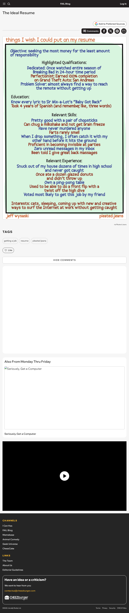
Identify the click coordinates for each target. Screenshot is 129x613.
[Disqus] (64, 311)
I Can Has (7, 525)
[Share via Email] (123, 31)
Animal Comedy (11, 539)
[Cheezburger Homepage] (64, 598)
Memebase (8, 534)
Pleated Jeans (121, 224)
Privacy (104, 608)
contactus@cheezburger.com (20, 590)
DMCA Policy (121, 608)
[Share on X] (110, 31)
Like (10, 250)
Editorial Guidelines (13, 569)
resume (24, 240)
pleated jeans (39, 240)
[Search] (8, 4)
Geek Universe (10, 544)
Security (112, 608)
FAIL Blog (65, 3)
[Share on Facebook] (104, 31)
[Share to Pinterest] (117, 31)
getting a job (10, 240)
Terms (98, 608)
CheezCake (8, 548)
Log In (123, 3)
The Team (8, 560)
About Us (7, 565)
